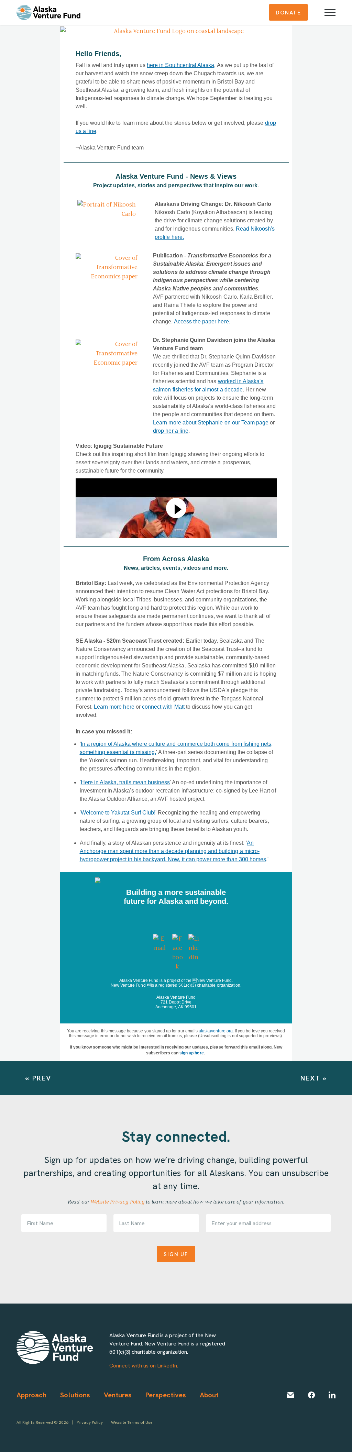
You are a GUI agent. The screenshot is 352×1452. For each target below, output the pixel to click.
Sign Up (176, 1254)
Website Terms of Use (131, 1422)
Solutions (75, 1394)
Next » (313, 1078)
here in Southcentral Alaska (180, 65)
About (209, 1394)
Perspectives (165, 1394)
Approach (31, 1394)
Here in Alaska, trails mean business (125, 782)
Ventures (118, 1394)
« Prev (38, 1078)
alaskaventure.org (216, 1031)
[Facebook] (311, 1395)
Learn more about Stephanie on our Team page (210, 422)
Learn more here (114, 707)
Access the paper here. (202, 321)
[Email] (290, 1395)
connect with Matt (163, 707)
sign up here (191, 1053)
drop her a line (170, 431)
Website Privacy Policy (117, 1201)
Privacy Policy (90, 1422)
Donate (288, 12)
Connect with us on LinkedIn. (143, 1365)
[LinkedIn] (332, 1395)
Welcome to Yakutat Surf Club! (118, 813)
